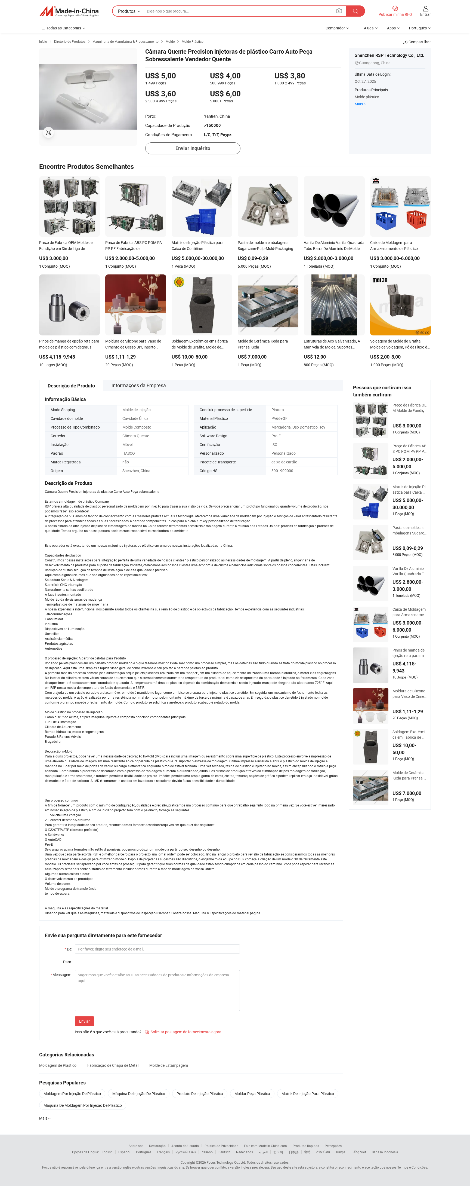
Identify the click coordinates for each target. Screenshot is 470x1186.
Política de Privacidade (221, 1146)
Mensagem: (61, 974)
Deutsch (224, 1152)
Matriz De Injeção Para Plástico (308, 1093)
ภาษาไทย (323, 1152)
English (107, 1152)
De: (68, 949)
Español (124, 1152)
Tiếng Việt (358, 1152)
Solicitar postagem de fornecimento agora (183, 1031)
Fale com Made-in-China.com (265, 1146)
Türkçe (340, 1152)
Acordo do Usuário (185, 1146)
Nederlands (244, 1152)
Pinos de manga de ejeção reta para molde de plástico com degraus (409, 652)
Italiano (207, 1152)
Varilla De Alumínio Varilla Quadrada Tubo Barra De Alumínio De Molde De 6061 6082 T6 (409, 571)
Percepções (333, 1146)
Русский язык (185, 1152)
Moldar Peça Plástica (252, 1093)
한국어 (278, 1152)
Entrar (425, 14)
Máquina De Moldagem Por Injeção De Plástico (83, 1105)
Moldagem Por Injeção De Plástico (72, 1093)
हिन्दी (307, 1152)
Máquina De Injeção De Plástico (138, 1093)
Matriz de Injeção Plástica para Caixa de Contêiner (408, 489)
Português (143, 1152)
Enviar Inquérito (192, 148)
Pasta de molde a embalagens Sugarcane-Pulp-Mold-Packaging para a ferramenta (409, 530)
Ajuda (369, 27)
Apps (391, 27)
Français (163, 1152)
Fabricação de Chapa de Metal (112, 1065)
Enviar (84, 1021)
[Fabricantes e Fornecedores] (68, 11)
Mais (359, 103)
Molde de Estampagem (168, 1065)
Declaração (157, 1146)
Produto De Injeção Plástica (200, 1093)
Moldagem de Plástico (57, 1065)
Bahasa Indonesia (385, 1152)
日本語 (294, 1152)
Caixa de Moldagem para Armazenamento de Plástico (409, 612)
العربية (263, 1152)
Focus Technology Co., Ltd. (226, 1162)
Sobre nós (136, 1146)
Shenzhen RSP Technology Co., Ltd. (389, 55)
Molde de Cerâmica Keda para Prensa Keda (409, 775)
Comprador (335, 27)
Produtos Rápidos (306, 1146)
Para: (67, 961)
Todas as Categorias (64, 27)
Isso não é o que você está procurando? (108, 1031)
